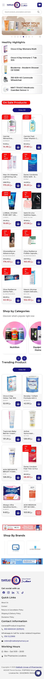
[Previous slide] (12, 36)
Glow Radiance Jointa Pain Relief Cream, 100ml (9, 290)
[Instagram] (8, 592)
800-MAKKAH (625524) (14, 629)
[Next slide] (32, 36)
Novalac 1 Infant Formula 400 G (31, 397)
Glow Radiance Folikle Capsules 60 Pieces (31, 252)
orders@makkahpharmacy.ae (16, 641)
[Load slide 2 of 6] (17, 36)
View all (22, 110)
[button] (3, 4)
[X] (17, 592)
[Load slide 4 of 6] (23, 36)
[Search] (38, 12)
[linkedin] (13, 592)
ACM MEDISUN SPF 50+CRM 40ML (30, 506)
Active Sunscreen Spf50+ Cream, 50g (30, 432)
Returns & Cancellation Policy (12, 610)
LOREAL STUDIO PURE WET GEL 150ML (10, 214)
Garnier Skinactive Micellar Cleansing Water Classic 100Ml (10, 137)
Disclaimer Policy (7, 617)
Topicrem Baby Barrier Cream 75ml (9, 432)
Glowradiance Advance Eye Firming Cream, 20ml (9, 252)
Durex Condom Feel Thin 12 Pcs (31, 467)
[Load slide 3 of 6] (20, 36)
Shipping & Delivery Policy (11, 613)
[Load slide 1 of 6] (15, 36)
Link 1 (10, 531)
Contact (4, 606)
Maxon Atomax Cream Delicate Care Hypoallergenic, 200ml (30, 290)
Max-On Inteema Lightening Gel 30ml (10, 176)
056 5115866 (9, 636)
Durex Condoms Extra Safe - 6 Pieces (31, 176)
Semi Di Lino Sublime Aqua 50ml (30, 214)
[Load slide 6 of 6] (29, 36)
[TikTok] (22, 592)
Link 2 (20, 531)
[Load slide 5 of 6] (26, 36)
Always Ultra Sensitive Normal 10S (10, 506)
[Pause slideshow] (40, 36)
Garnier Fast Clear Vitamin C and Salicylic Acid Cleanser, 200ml (30, 137)
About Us (4, 602)
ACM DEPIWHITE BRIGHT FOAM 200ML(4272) (10, 471)
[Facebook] (3, 592)
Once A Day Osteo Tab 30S (9, 397)
